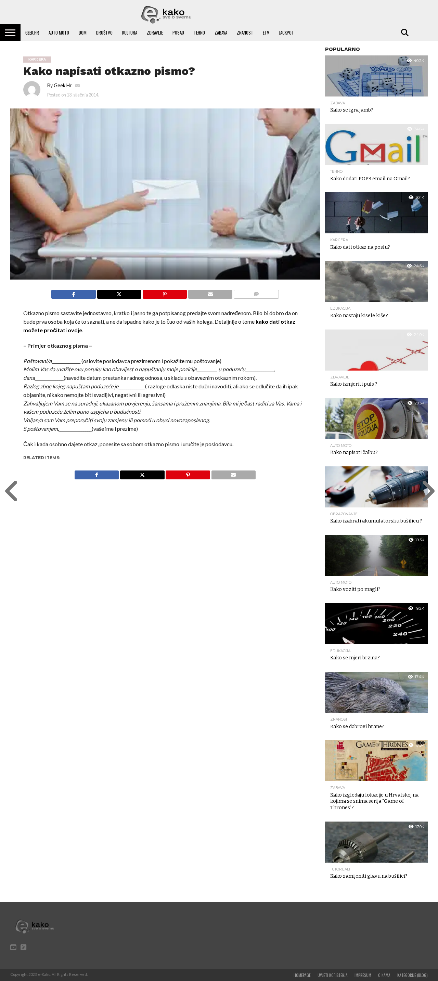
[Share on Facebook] (73, 292)
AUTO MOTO (59, 32)
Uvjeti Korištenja (333, 975)
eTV (266, 32)
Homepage (302, 975)
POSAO (178, 32)
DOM (83, 32)
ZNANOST (245, 32)
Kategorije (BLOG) (412, 975)
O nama (384, 975)
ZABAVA (221, 32)
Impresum (363, 975)
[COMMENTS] (256, 292)
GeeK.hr (32, 32)
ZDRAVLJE (155, 32)
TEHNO (199, 32)
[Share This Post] (119, 292)
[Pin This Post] (164, 292)
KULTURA (129, 32)
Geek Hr (63, 85)
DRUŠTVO (104, 32)
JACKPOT (286, 32)
